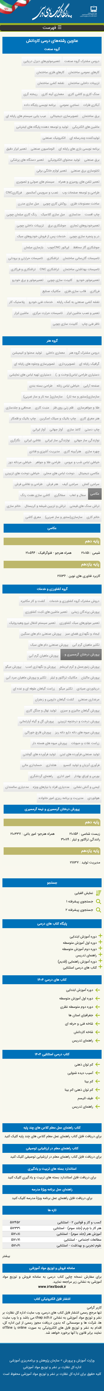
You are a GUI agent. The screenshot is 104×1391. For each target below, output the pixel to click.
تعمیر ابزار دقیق (16, 148)
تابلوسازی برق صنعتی (85, 170)
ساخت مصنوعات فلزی (85, 203)
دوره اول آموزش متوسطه (80, 942)
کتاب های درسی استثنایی (80, 967)
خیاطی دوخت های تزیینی (22, 473)
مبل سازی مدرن (28, 203)
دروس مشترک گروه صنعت (81, 61)
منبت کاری (42, 407)
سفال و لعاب (77, 495)
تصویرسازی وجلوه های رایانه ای (34, 363)
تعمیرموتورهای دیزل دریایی (41, 61)
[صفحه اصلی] (88, 10)
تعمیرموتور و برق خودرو (27, 280)
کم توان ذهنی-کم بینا (79, 1089)
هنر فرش (52, 484)
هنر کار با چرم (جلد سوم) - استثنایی (77, 1228)
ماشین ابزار (21, 313)
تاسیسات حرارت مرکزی (48, 313)
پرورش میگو (13, 666)
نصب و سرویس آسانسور (42, 192)
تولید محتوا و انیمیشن (27, 352)
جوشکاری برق (57, 225)
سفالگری (59, 495)
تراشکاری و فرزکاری (23, 269)
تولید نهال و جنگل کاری (41, 710)
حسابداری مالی (32, 765)
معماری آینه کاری (53, 94)
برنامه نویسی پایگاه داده (40, 105)
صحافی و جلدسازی (18, 407)
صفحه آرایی (91, 385)
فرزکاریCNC (14, 192)
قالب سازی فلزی (75, 291)
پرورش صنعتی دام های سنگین (41, 633)
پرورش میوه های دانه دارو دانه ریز (77, 732)
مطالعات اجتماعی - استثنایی (82, 1239)
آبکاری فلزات (91, 105)
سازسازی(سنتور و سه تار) (83, 396)
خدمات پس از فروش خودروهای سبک (41, 236)
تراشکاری (53, 258)
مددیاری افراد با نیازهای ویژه (51, 787)
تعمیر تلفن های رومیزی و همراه (79, 181)
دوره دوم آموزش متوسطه (79, 949)
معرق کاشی (33, 517)
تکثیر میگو (66, 688)
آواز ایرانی (39, 429)
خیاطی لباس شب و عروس (82, 462)
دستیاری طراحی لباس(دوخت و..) (77, 374)
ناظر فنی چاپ (90, 323)
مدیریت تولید (91, 862)
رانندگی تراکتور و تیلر (86, 839)
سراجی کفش (90, 484)
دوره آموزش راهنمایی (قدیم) (77, 961)
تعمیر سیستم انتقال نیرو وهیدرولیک (32, 622)
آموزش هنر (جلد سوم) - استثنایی (79, 1234)
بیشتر (6, 1256)
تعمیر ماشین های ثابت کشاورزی (46, 611)
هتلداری (51, 765)
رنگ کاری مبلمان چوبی (22, 214)
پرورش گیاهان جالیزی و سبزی (79, 710)
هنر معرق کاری (89, 418)
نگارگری (15, 440)
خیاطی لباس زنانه (68, 385)
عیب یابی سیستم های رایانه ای (26, 116)
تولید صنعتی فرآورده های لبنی (79, 754)
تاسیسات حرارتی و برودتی (25, 258)
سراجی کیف (70, 484)
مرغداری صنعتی (88, 699)
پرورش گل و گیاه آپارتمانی (37, 721)
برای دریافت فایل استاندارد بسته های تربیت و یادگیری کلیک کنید (52, 1177)
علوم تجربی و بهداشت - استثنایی (79, 1245)
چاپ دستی (92, 429)
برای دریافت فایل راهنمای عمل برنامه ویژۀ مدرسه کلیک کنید (52, 1198)
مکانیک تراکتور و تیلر (63, 677)
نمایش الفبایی (83, 893)
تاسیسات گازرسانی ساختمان (81, 258)
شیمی (96, 552)
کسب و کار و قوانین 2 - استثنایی (79, 1222)
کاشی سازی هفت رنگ (35, 495)
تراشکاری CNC (49, 269)
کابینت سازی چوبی (59, 280)
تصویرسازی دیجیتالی (64, 116)
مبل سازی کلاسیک (53, 214)
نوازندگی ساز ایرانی (57, 440)
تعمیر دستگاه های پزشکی (27, 159)
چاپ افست (92, 214)
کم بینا (89, 1081)
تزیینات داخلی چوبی (30, 225)
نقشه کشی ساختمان (50, 83)
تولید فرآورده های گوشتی (39, 754)
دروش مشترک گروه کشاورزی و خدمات (74, 601)
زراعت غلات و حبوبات (85, 743)
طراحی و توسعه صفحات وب (80, 192)
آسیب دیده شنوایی (80, 1073)
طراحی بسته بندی (40, 385)
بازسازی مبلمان (33, 247)
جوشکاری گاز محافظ (86, 247)
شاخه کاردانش (83, 1032)
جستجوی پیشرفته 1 (79, 901)
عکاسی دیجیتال (89, 473)
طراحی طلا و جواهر (48, 462)
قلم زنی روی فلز (63, 407)
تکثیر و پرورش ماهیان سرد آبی (26, 677)
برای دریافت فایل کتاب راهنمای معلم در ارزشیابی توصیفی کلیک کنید (56, 1156)
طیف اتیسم (85, 1098)
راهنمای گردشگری (41, 776)
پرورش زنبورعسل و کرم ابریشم (79, 666)
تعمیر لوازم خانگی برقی (52, 170)
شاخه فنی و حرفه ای (79, 1023)
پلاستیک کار (17, 302)
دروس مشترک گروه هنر (84, 352)
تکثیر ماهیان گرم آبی (85, 644)
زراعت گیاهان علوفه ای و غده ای (34, 688)
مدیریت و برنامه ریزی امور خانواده (61, 798)
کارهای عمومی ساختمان (83, 72)
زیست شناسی (90, 833)
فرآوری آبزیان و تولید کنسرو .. (79, 765)
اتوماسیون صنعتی (42, 148)
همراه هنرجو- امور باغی (39, 833)
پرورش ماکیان (90, 677)
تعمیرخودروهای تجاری (84, 225)
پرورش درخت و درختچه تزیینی (78, 721)
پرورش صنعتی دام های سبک (49, 644)
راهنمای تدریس (86, 955)
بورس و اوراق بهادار (86, 776)
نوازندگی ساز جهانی (86, 440)
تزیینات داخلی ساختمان (83, 83)
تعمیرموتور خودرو (87, 280)
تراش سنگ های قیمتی (84, 506)
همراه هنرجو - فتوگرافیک (55, 552)
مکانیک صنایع (51, 291)
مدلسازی (75, 214)
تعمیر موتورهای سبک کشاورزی (79, 622)
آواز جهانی (56, 429)
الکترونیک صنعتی (54, 137)
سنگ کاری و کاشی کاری (83, 94)
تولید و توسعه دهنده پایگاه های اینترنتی (42, 126)
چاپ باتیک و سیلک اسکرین (58, 418)
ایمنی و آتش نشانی (86, 787)
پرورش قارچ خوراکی (38, 732)
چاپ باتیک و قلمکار (23, 418)
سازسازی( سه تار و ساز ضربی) (43, 396)
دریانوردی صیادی (88, 688)
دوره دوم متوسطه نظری (76, 1006)
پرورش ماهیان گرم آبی (43, 655)
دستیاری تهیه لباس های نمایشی (30, 374)
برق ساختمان (90, 116)
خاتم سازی (14, 506)
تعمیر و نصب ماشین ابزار (83, 313)
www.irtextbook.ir (52, 1286)
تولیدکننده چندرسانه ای (84, 137)
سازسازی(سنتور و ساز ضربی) (63, 517)
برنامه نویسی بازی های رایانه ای (79, 148)
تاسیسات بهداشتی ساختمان (81, 269)
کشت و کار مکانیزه (33, 601)
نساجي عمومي (69, 105)
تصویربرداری (67, 363)
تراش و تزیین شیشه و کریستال (45, 506)
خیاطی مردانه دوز (19, 462)
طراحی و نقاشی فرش (29, 484)
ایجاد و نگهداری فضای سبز (82, 633)
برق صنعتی (91, 159)
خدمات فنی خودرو (41, 302)
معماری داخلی (55, 352)
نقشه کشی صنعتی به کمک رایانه (78, 302)
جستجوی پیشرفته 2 (79, 909)
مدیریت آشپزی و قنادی (44, 451)
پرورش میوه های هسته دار (49, 743)
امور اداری (63, 776)
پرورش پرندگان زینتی (85, 611)
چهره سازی (92, 451)
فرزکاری (94, 291)
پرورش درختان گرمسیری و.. (79, 654)
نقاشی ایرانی (32, 440)
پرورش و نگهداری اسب (40, 666)
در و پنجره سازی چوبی (84, 236)
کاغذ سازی (74, 429)
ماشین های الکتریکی (85, 126)
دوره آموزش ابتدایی (83, 936)
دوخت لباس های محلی (59, 473)
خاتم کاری (93, 517)
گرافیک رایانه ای (89, 363)
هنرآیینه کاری (72, 451)
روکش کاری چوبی (55, 203)
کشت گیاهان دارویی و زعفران (54, 699)
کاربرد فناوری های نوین (84, 576)
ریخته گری (30, 94)
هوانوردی (93, 798)
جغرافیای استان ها (81, 1015)
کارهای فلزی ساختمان (50, 72)
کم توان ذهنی (83, 1064)
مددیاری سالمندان (17, 787)
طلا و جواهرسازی (88, 407)
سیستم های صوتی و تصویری (35, 181)
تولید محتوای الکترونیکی (64, 159)
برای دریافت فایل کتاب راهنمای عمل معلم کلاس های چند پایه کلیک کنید (53, 1136)
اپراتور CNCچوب (58, 247)
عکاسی (94, 493)
